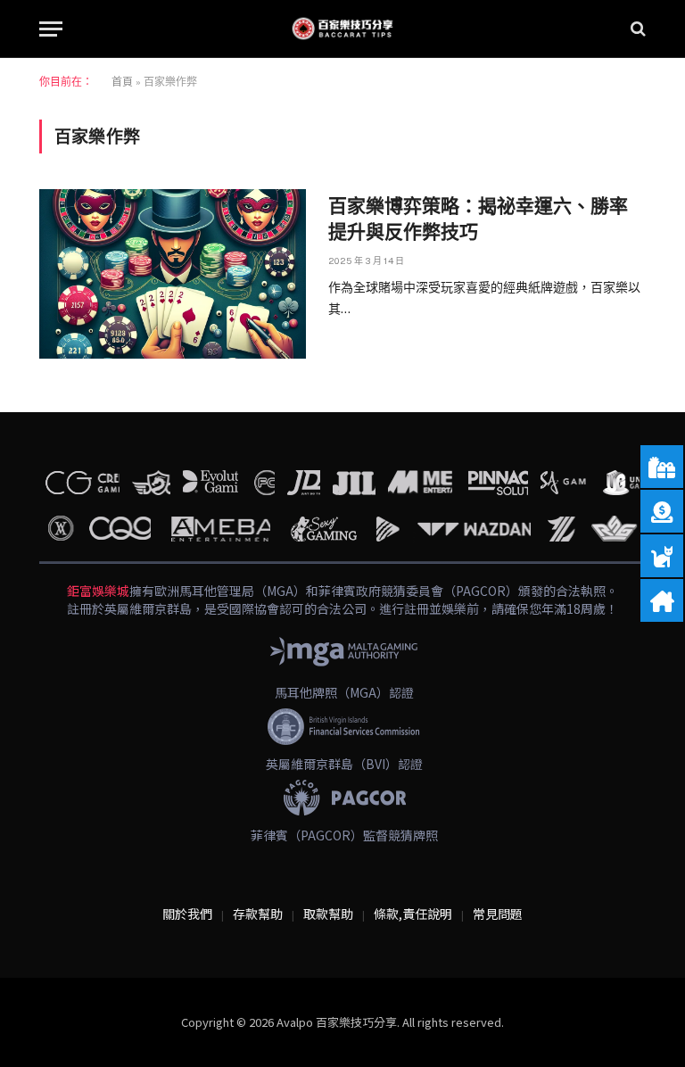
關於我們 (187, 913)
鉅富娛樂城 (98, 591)
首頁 (122, 82)
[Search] (636, 29)
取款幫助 (328, 913)
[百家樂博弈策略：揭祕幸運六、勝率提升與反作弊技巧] (172, 274)
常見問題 (498, 913)
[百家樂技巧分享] (342, 28)
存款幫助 (258, 913)
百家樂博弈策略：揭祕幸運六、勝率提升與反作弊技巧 (478, 219)
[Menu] (50, 29)
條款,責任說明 (413, 913)
